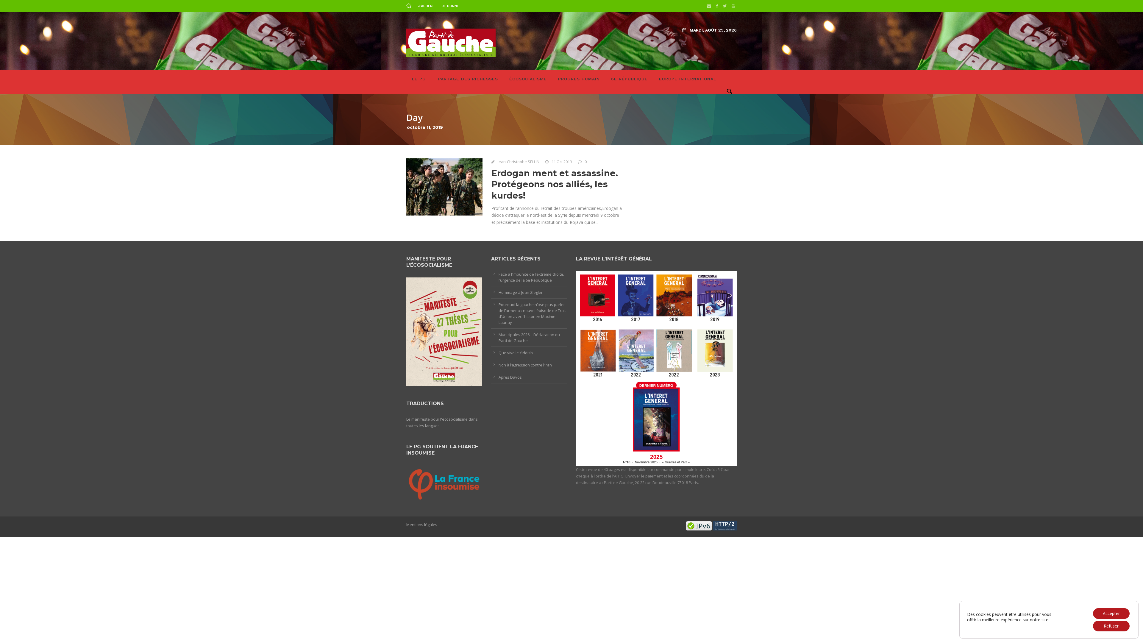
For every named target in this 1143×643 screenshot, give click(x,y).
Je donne (450, 6)
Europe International (687, 79)
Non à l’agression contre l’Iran (525, 365)
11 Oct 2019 (562, 161)
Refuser (1111, 626)
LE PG (419, 79)
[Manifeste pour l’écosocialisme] (444, 331)
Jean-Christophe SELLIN (518, 161)
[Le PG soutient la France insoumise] (444, 483)
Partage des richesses (468, 79)
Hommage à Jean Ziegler (521, 292)
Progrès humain (579, 79)
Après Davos (510, 377)
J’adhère (426, 6)
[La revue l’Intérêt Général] (656, 368)
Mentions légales (421, 524)
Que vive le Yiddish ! (517, 352)
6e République (629, 79)
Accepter (1111, 613)
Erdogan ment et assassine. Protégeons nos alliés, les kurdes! (554, 184)
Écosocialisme (528, 79)
